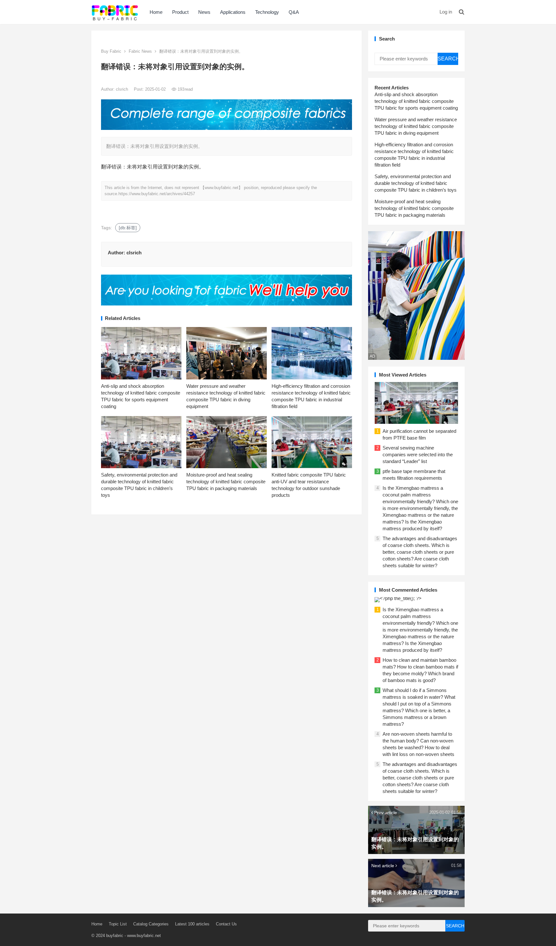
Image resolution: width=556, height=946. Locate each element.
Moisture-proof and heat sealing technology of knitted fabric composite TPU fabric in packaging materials (225, 481)
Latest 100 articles (192, 924)
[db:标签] (128, 227)
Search (448, 58)
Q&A (294, 12)
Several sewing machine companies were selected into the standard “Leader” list (418, 454)
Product (180, 12)
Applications (233, 12)
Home (156, 12)
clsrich (122, 89)
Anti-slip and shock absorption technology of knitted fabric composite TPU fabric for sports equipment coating (416, 101)
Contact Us (226, 924)
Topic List (118, 924)
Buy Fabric (111, 51)
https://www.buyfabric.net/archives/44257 (156, 193)
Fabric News (140, 51)
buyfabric (114, 935)
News (204, 12)
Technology (267, 12)
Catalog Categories (151, 924)
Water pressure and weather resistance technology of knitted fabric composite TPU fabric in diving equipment (416, 126)
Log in (446, 11)
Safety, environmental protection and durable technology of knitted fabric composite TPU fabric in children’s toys (416, 183)
